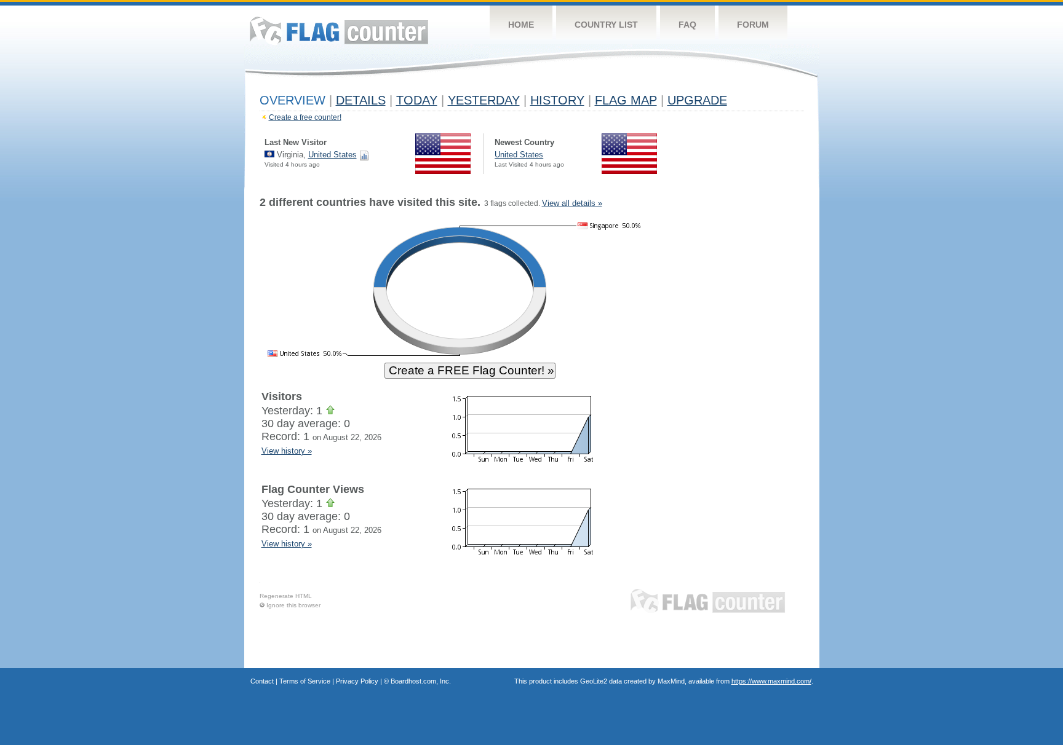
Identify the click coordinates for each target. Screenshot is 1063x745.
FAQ (687, 25)
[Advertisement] (747, 382)
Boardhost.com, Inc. (421, 681)
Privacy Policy (357, 681)
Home (521, 25)
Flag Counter (339, 30)
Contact (262, 681)
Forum (753, 25)
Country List (606, 25)
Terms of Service (304, 681)
